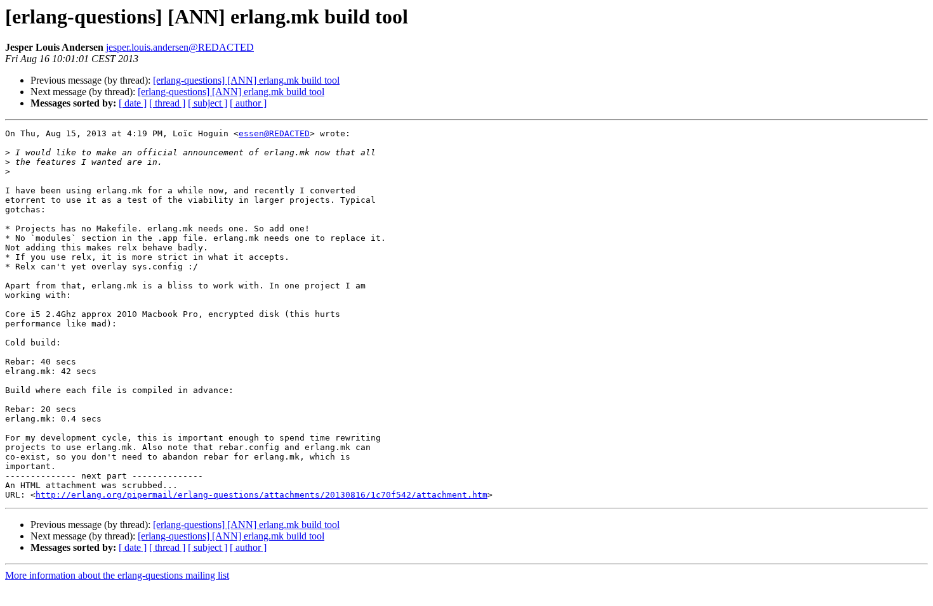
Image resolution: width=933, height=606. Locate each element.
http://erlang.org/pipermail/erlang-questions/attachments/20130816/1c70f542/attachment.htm (261, 495)
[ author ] (248, 103)
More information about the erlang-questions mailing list (117, 575)
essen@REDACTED (274, 133)
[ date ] (133, 103)
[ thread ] (167, 103)
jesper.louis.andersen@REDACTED (180, 47)
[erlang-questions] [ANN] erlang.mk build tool (246, 80)
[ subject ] (207, 103)
